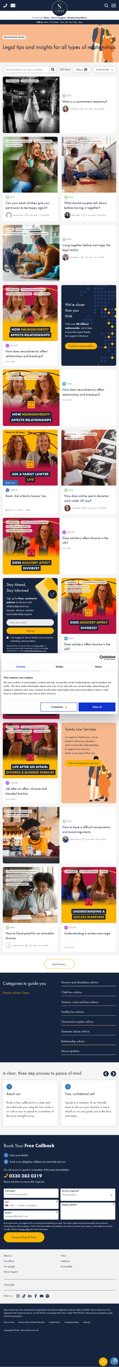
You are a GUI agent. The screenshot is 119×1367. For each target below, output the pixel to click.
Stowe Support (58, 17)
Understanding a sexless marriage (87, 933)
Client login (9, 1284)
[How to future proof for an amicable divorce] (30, 895)
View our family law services (84, 763)
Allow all (97, 707)
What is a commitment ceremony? (84, 101)
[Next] (113, 1074)
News (63, 1255)
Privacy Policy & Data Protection (31, 1322)
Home (47, 17)
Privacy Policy (39, 646)
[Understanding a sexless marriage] (88, 895)
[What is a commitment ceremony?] (31, 105)
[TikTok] (24, 1297)
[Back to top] (103, 1361)
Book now (10, 482)
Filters (79, 69)
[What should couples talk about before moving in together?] (88, 165)
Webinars (65, 1261)
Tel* (30, 1201)
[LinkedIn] (30, 1297)
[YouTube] (42, 1297)
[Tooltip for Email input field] (57, 1212)
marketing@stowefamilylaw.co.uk (35, 651)
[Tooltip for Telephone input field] (57, 1201)
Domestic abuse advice (75, 1031)
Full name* (10, 1190)
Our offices (9, 1261)
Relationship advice (73, 1041)
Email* (29, 1212)
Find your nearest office (81, 346)
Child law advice (71, 992)
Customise (57, 707)
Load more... (59, 964)
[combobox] (10, 1204)
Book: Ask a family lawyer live (26, 496)
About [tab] (98, 666)
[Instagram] (18, 1297)
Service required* (70, 1190)
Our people (9, 1266)
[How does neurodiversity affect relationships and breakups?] (30, 313)
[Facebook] (36, 1297)
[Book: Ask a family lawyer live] (30, 458)
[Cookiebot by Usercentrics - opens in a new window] (101, 657)
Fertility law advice (72, 1012)
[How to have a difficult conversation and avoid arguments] (31, 835)
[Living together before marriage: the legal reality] (31, 253)
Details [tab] (59, 666)
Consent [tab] (20, 666)
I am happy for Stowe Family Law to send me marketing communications (31, 639)
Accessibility (66, 1266)
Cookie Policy (54, 1322)
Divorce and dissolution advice (79, 982)
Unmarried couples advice (77, 1022)
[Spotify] (47, 1297)
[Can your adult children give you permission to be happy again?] (30, 165)
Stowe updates (70, 1051)
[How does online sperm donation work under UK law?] (88, 458)
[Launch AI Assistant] (113, 1361)
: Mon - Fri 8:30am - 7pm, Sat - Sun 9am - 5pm (59, 22)
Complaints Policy (71, 1322)
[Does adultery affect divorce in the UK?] (31, 546)
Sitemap (86, 1322)
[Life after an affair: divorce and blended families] (30, 750)
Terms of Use (9, 1322)
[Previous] (106, 1074)
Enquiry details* (86, 1204)
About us (8, 1255)
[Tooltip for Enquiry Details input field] (113, 1204)
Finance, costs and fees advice (79, 1002)
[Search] (53, 69)
